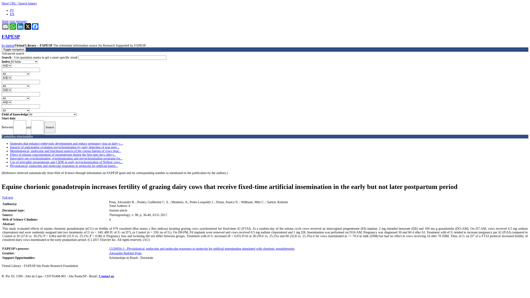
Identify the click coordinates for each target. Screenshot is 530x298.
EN (12, 14)
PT (12, 10)
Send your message (14, 21)
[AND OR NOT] (7, 65)
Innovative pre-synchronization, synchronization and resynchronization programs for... (66, 158)
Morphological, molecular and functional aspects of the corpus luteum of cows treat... (65, 151)
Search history (27, 3)
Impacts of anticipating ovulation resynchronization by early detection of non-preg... (64, 147)
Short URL (9, 3)
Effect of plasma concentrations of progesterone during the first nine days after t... (63, 154)
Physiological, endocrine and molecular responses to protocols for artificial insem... (64, 166)
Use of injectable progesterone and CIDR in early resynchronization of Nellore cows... (66, 162)
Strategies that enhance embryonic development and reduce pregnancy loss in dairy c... (66, 143)
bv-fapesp (8, 45)
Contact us (106, 276)
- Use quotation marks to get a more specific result (40, 57)
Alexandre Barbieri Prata (125, 253)
